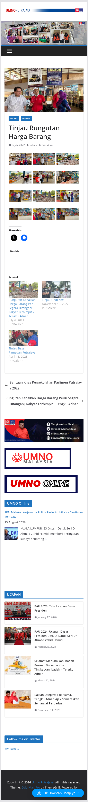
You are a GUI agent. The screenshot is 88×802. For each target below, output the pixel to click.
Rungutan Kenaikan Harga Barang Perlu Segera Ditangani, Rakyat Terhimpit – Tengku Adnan (22, 308)
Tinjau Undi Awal (53, 300)
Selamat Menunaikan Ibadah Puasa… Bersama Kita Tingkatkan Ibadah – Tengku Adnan (54, 667)
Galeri (13, 118)
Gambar (26, 118)
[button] (20, 159)
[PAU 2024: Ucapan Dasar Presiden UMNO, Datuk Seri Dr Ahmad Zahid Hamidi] (18, 640)
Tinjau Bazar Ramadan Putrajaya (22, 350)
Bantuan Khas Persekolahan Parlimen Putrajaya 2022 (45, 385)
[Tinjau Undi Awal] (56, 289)
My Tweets (12, 749)
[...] (47, 539)
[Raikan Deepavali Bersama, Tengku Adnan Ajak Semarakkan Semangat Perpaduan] (18, 703)
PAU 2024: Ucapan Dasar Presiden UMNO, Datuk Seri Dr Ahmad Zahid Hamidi (55, 636)
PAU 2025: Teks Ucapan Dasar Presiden (55, 608)
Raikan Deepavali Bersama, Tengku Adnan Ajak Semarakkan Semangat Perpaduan (56, 699)
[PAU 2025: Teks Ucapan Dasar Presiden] (18, 613)
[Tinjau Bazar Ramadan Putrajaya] (23, 338)
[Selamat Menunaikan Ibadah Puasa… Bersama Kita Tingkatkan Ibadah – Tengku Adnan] (18, 672)
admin (33, 145)
